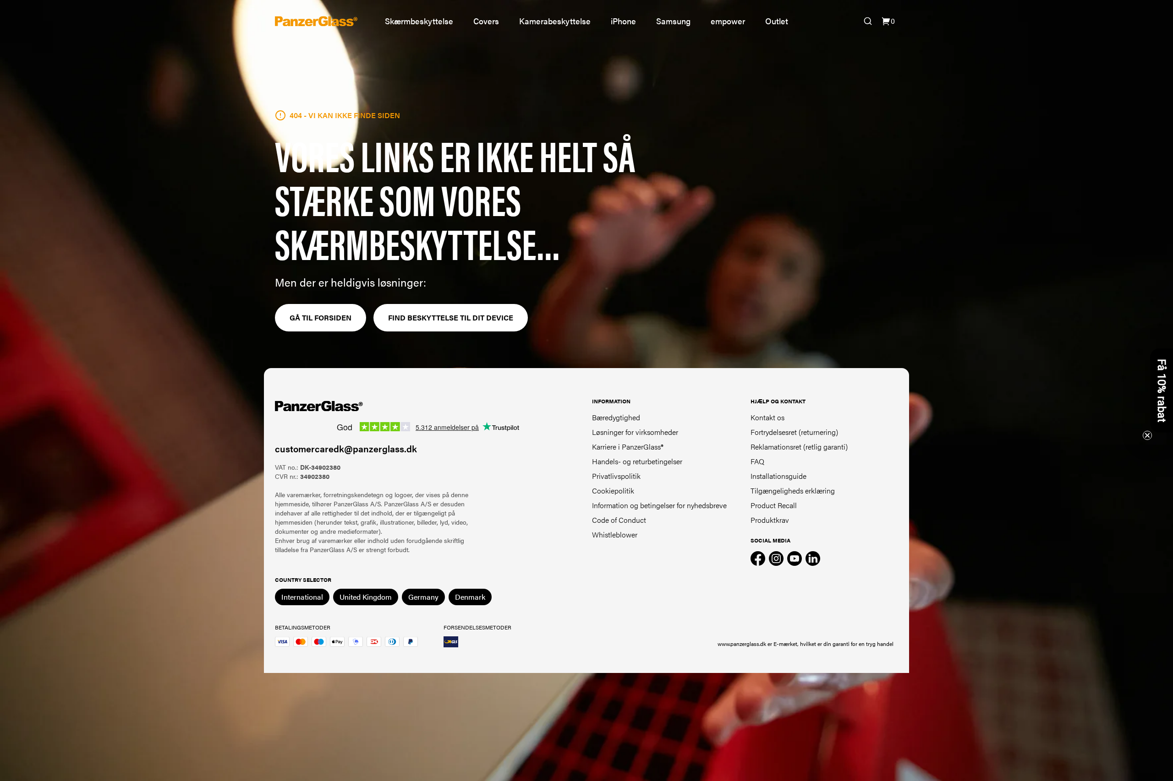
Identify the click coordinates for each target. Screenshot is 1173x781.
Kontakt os (767, 417)
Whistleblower (614, 534)
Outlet (776, 21)
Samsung (673, 21)
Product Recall (774, 505)
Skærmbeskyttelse (419, 21)
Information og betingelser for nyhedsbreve (659, 505)
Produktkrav (770, 520)
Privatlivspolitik (616, 476)
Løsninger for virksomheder (635, 432)
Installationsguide (778, 476)
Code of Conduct (619, 520)
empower (728, 21)
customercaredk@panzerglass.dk (346, 448)
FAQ (757, 461)
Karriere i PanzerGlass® (627, 446)
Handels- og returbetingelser (637, 461)
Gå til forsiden (320, 317)
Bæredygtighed (616, 417)
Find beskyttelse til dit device (450, 317)
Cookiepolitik (613, 490)
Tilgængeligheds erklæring (793, 490)
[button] (1161, 390)
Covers (486, 21)
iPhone (623, 21)
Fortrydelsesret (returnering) (794, 432)
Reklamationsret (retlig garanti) (799, 446)
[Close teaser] (1147, 435)
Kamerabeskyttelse (555, 21)
